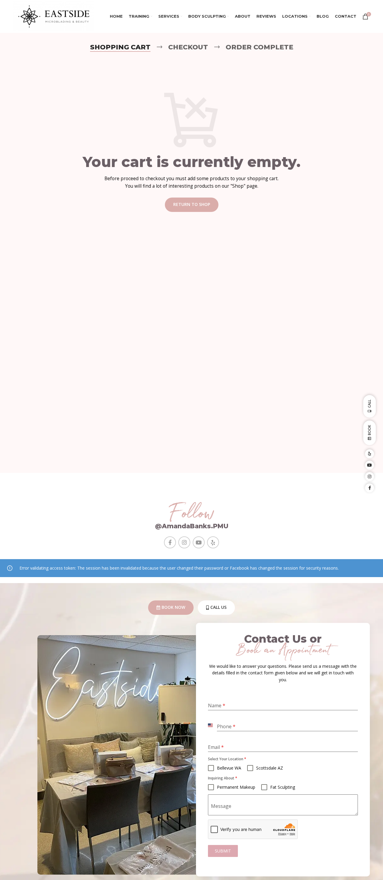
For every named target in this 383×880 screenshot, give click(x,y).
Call (369, 404)
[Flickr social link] (213, 542)
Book (369, 430)
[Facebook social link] (170, 542)
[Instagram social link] (184, 542)
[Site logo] (53, 16)
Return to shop (191, 204)
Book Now (173, 607)
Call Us (218, 607)
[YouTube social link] (199, 542)
